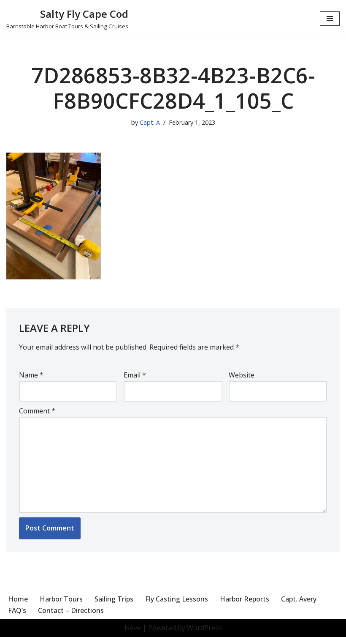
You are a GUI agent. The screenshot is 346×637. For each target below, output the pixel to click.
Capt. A (150, 122)
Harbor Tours (61, 599)
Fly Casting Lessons (176, 599)
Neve (132, 627)
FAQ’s (17, 610)
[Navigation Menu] (330, 18)
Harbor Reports (244, 599)
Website (241, 375)
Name (31, 375)
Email (135, 375)
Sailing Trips (114, 599)
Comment (37, 411)
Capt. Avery (298, 599)
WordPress (204, 627)
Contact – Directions (71, 610)
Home (18, 599)
